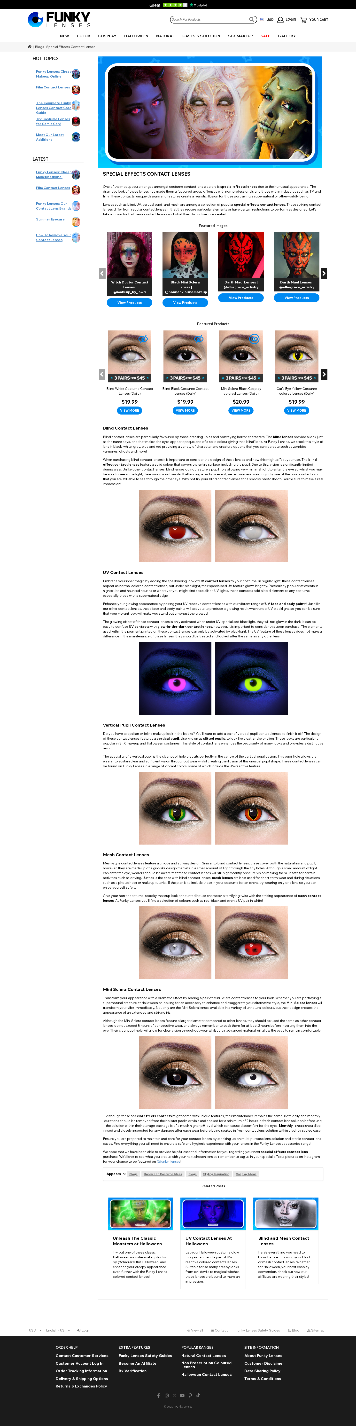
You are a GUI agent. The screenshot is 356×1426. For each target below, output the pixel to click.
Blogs (39, 47)
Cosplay (107, 35)
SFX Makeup (240, 35)
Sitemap (318, 1330)
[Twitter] (175, 1395)
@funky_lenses (168, 1161)
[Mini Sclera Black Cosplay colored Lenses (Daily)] (241, 372)
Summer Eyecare (50, 219)
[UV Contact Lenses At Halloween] (213, 1243)
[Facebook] (158, 1395)
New (64, 35)
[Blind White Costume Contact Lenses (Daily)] (129, 372)
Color (83, 35)
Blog (295, 1330)
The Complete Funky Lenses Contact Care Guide (53, 108)
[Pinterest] (190, 1395)
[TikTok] (198, 1395)
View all (197, 1330)
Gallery (287, 35)
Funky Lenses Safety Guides (258, 1330)
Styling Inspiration (216, 1174)
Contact (221, 1330)
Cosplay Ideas (246, 1174)
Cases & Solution (201, 35)
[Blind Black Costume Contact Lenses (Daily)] (185, 372)
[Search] (252, 19)
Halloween (136, 35)
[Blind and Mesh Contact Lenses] (285, 1241)
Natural (165, 35)
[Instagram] (166, 1395)
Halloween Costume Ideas (163, 1174)
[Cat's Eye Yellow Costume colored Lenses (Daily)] (296, 372)
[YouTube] (182, 1395)
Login (86, 1330)
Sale (265, 35)
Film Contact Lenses (53, 87)
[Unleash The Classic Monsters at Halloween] (140, 1241)
